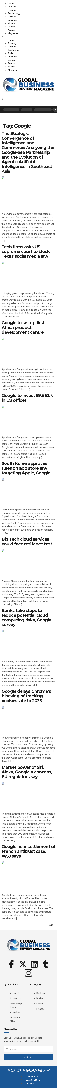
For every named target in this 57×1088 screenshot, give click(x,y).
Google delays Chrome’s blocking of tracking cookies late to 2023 (26, 696)
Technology (14, 13)
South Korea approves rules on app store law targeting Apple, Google (26, 468)
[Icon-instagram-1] (28, 973)
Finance (12, 10)
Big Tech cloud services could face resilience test (27, 542)
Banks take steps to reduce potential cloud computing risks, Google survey (26, 617)
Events (11, 26)
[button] (28, 36)
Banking (12, 6)
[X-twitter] (23, 964)
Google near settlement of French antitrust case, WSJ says (28, 851)
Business (12, 20)
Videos (11, 23)
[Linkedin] (34, 964)
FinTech (12, 16)
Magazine (13, 33)
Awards (12, 30)
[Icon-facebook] (11, 964)
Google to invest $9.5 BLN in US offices (28, 398)
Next (51, 924)
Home (11, 3)
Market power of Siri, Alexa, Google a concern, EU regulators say (27, 772)
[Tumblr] (46, 964)
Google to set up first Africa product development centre (23, 327)
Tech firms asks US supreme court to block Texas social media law (26, 251)
